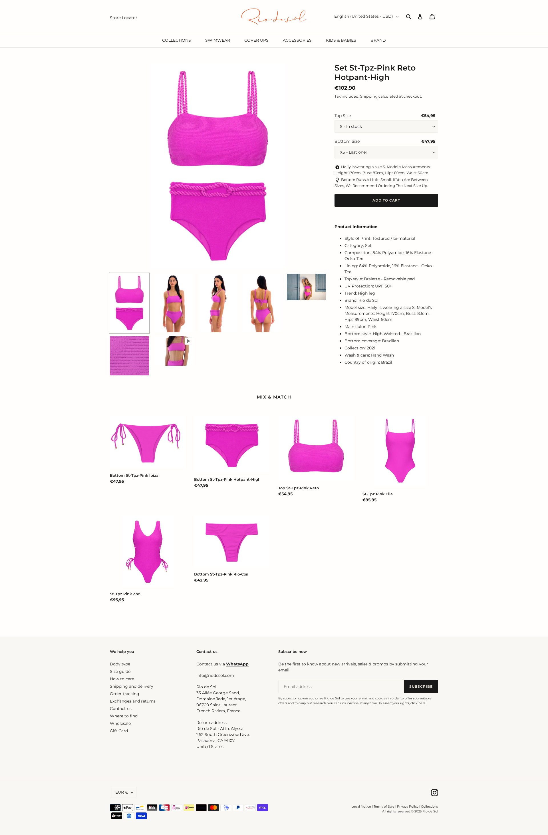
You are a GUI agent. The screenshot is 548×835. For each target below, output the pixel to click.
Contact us (121, 708)
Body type (120, 664)
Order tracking (124, 693)
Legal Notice (361, 806)
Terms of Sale (384, 806)
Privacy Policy (408, 806)
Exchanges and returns (133, 701)
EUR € (121, 792)
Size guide (120, 671)
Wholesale (120, 723)
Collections (429, 806)
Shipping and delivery (131, 686)
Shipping (369, 96)
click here (418, 703)
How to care (122, 678)
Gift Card (119, 730)
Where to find (124, 716)
